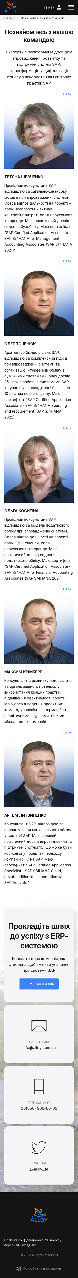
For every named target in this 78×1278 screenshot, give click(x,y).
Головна (9, 17)
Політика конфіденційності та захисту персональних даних (32, 1242)
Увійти (49, 7)
